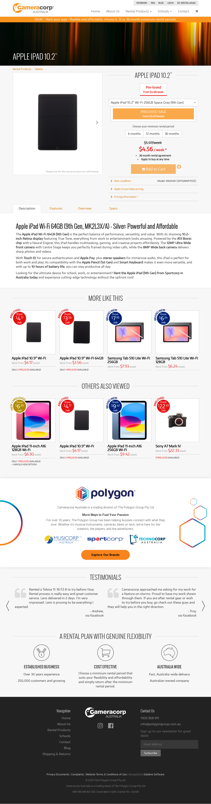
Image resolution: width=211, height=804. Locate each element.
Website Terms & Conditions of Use (106, 774)
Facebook (141, 3)
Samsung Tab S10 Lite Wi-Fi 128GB (177, 360)
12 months (153, 133)
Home (66, 718)
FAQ (153, 3)
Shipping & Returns (56, 754)
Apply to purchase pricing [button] (128, 189)
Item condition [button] (122, 180)
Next (97, 122)
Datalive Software (154, 774)
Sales (186, 3)
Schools (64, 736)
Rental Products (22, 69)
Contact (64, 742)
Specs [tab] (113, 208)
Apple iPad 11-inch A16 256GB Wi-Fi (125, 448)
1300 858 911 (150, 718)
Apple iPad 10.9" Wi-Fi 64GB (81, 358)
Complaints (77, 774)
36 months (172, 133)
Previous (18, 122)
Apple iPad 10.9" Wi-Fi (29, 358)
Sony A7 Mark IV (168, 446)
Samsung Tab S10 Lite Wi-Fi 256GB (129, 360)
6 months (134, 133)
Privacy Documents (58, 774)
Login (171, 3)
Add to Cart (155, 169)
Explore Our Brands (105, 555)
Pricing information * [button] (126, 196)
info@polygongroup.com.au (161, 724)
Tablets (39, 69)
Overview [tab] (84, 208)
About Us (63, 724)
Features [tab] (56, 208)
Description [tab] (27, 208)
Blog (161, 3)
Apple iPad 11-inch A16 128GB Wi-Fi (29, 448)
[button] (8, 606)
